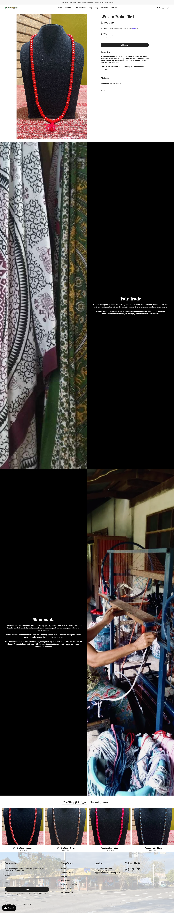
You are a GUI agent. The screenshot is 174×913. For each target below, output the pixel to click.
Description (105, 52)
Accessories (65, 881)
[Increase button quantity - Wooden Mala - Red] (110, 37)
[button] (67, 8)
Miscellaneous (66, 889)
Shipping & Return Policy (111, 83)
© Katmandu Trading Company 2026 (18, 904)
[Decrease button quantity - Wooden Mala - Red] (103, 37)
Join (27, 889)
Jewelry (64, 877)
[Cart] (167, 8)
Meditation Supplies (69, 885)
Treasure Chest (67, 893)
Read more (105, 69)
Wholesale (105, 78)
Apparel (64, 869)
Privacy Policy (38, 894)
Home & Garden (67, 873)
